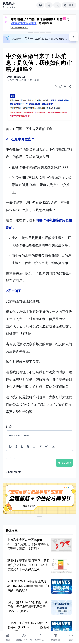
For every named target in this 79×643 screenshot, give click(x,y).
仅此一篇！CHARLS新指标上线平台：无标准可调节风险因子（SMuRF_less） (27, 606)
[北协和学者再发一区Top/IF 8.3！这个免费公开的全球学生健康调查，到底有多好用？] (61, 544)
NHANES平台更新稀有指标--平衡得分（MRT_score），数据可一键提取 (28, 627)
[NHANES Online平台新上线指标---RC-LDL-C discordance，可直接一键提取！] (61, 586)
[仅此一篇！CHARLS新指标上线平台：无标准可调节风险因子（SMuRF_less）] (61, 607)
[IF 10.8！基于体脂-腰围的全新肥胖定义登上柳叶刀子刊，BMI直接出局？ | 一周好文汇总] (61, 565)
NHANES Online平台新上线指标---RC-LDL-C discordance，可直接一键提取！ (28, 585)
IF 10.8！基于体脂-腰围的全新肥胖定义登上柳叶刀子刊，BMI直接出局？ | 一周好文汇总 (28, 564)
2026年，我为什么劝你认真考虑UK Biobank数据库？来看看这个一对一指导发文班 (40, 39)
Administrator (16, 76)
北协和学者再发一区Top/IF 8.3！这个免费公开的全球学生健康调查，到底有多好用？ (28, 544)
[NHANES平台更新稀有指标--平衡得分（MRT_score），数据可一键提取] (61, 628)
